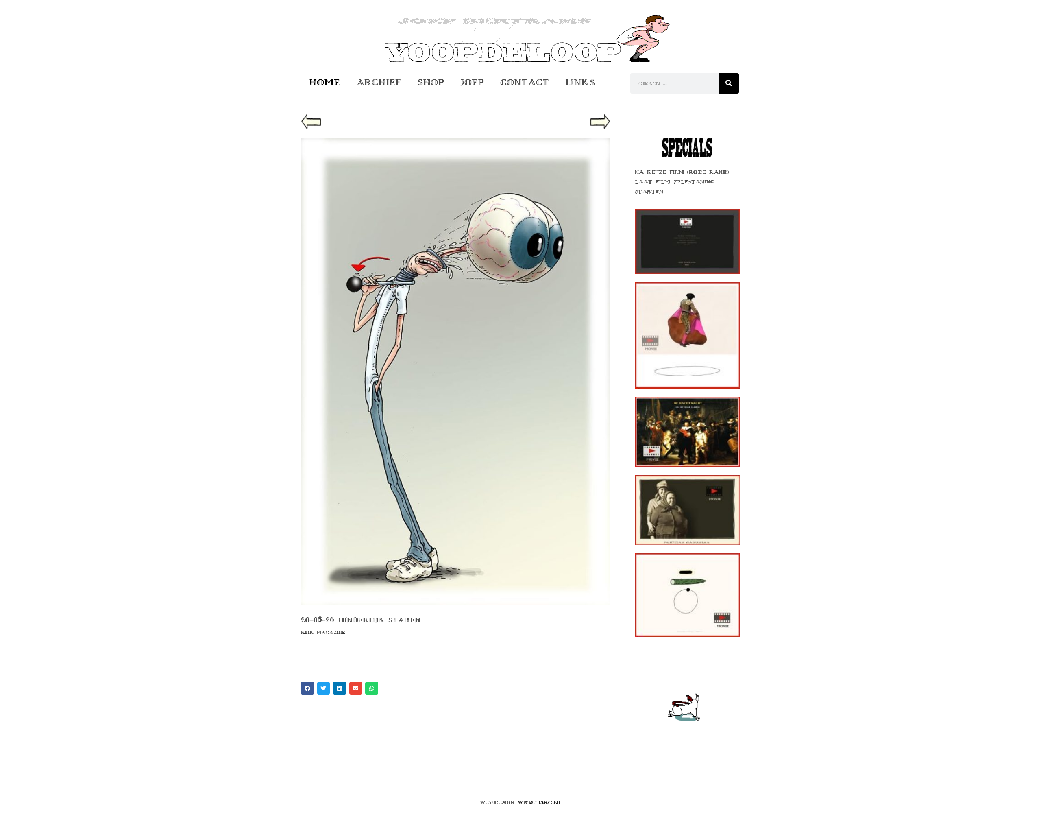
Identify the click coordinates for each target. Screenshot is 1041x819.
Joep (472, 82)
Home (324, 82)
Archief (378, 82)
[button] (311, 124)
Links (580, 82)
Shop (430, 82)
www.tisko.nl (540, 802)
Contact (524, 82)
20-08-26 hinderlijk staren (360, 620)
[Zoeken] (729, 83)
